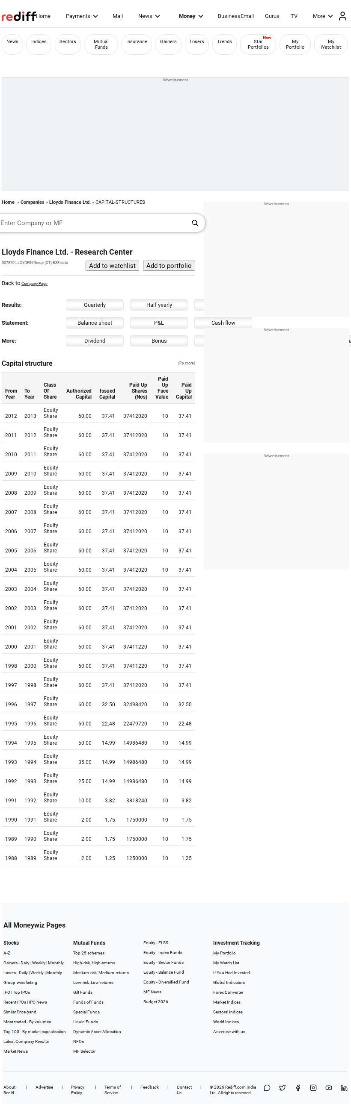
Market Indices (227, 1002)
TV (294, 16)
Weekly (38, 963)
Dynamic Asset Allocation (97, 1031)
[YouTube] (328, 1089)
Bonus (159, 341)
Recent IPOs (14, 1002)
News (145, 16)
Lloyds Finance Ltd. (70, 202)
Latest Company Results (26, 1041)
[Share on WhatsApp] (267, 1089)
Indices (39, 41)
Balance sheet (94, 323)
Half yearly (159, 305)
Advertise (44, 1087)
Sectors (67, 41)
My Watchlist (331, 44)
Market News (15, 1051)
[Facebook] (297, 1089)
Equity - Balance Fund (163, 972)
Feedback (149, 1087)
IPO (6, 992)
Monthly (56, 963)
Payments (78, 16)
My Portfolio (295, 44)
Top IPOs (21, 992)
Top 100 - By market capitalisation (34, 1031)
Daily (25, 963)
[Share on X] (282, 1089)
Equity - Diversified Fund (166, 982)
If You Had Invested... (233, 972)
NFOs (78, 1041)
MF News (152, 992)
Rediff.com (235, 1087)
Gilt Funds (82, 992)
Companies (33, 202)
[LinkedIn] (344, 1089)
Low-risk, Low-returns (93, 982)
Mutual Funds (101, 44)
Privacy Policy (77, 1089)
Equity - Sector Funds (163, 962)
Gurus (272, 16)
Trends (224, 41)
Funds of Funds (88, 1002)
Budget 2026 (155, 1001)
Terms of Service (112, 1089)
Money (187, 16)
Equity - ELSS (155, 942)
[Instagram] (313, 1089)
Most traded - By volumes (27, 1022)
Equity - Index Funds (162, 952)
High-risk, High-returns (94, 963)
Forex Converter (228, 992)
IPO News (38, 1002)
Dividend (94, 341)
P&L (159, 323)
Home (43, 16)
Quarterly (95, 305)
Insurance (136, 41)
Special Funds (86, 1012)
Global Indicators (229, 982)
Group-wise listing (20, 982)
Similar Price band (19, 1012)
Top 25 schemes (88, 953)
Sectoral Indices (228, 1012)
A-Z (6, 953)
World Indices (226, 1022)
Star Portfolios (258, 44)
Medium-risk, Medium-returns (101, 972)
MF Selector (84, 1051)
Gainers (168, 41)
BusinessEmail (236, 16)
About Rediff (9, 1089)
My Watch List (226, 963)
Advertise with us (229, 1031)
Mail (118, 16)
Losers (197, 41)
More (319, 16)
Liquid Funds (85, 1022)
